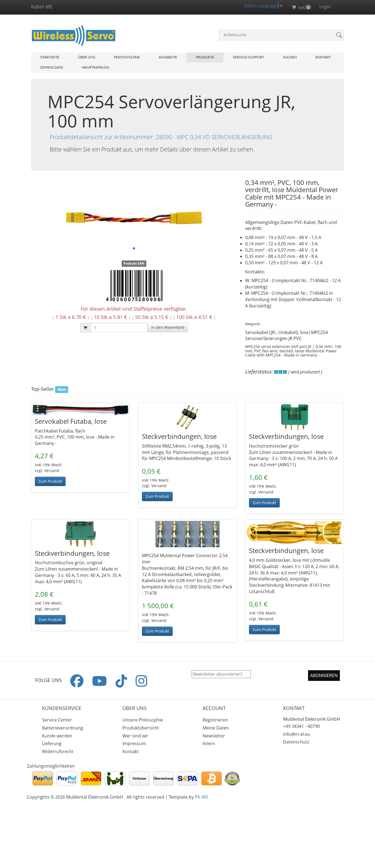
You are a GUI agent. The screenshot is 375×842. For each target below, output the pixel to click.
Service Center (57, 720)
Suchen (290, 57)
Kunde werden (57, 736)
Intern (209, 743)
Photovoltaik (127, 57)
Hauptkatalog (95, 68)
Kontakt (323, 57)
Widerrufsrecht (58, 751)
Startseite (49, 57)
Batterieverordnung (62, 728)
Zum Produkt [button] (50, 481)
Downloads (51, 68)
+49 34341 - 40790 (301, 726)
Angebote (168, 57)
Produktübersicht (140, 728)
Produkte (205, 57)
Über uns (86, 57)
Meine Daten (216, 728)
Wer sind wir (135, 736)
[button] (168, 327)
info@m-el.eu (296, 734)
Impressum (134, 743)
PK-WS (201, 797)
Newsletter (214, 736)
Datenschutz (296, 742)
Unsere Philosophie (142, 720)
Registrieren (215, 720)
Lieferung (51, 743)
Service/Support (248, 57)
